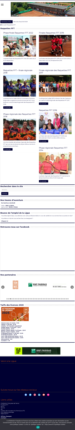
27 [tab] (49, 298)
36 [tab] (64, 298)
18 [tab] (35, 298)
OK (38, 427)
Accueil (3, 25)
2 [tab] (8, 298)
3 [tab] (10, 298)
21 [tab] (40, 298)
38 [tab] (68, 298)
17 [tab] (33, 298)
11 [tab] (23, 298)
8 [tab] (18, 298)
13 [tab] (26, 298)
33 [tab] (59, 298)
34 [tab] (61, 298)
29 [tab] (53, 298)
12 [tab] (25, 298)
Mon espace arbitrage (7, 412)
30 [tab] (54, 298)
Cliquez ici (4, 221)
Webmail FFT (4, 413)
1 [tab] (7, 298)
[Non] (73, 424)
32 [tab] (58, 298)
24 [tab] (44, 298)
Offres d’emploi (6, 416)
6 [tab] (15, 298)
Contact (3, 418)
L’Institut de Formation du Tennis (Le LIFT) (13, 410)
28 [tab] (51, 298)
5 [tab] (13, 298)
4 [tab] (12, 298)
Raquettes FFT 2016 (48, 110)
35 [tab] (63, 298)
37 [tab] (66, 298)
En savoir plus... (7, 63)
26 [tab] (48, 298)
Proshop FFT (4, 405)
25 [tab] (46, 298)
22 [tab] (41, 298)
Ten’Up (3, 407)
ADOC (3, 406)
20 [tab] (38, 298)
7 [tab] (16, 298)
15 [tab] (30, 298)
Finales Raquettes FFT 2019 (51, 33)
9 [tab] (20, 298)
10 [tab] (21, 298)
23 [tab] (43, 298)
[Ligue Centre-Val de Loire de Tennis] (37, 9)
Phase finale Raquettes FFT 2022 (18, 33)
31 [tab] (56, 298)
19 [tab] (36, 298)
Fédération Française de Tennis (10, 403)
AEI (2, 409)
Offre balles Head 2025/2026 (20, 21)
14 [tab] (28, 298)
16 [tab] (31, 298)
